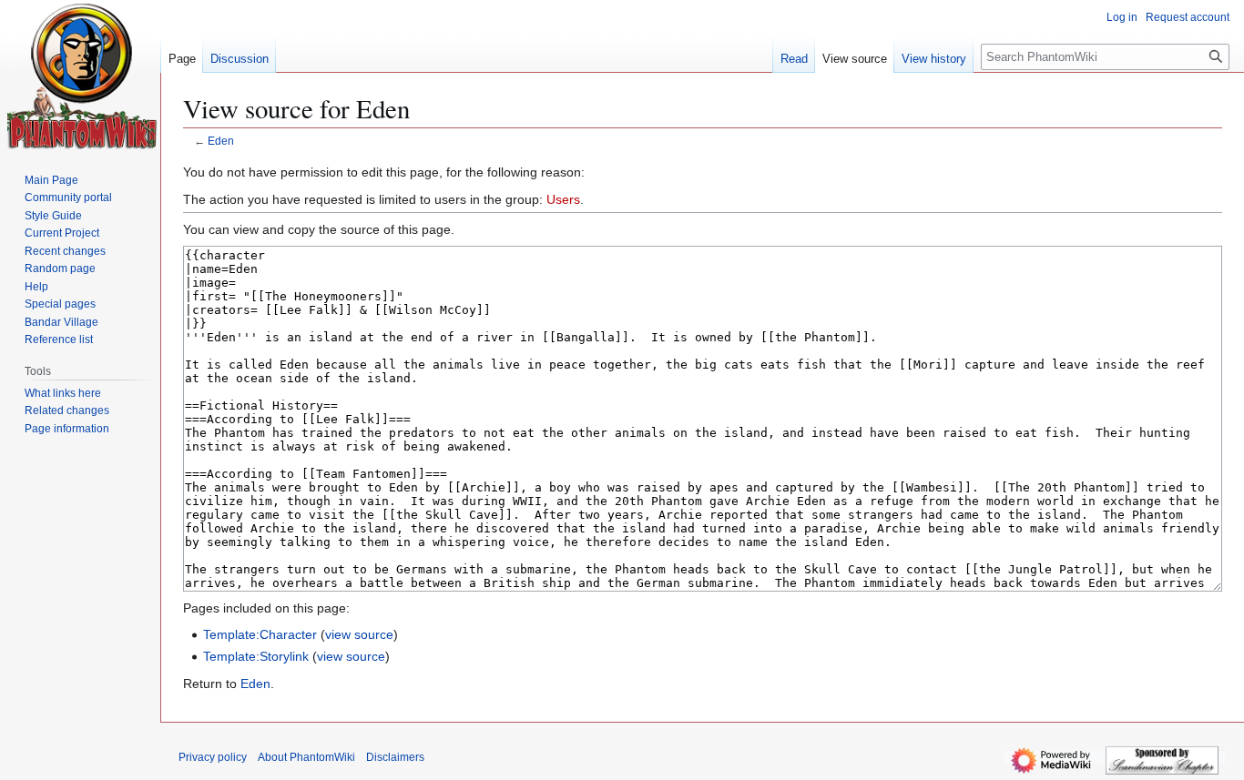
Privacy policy (212, 757)
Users (563, 199)
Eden (221, 141)
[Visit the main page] (82, 76)
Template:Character (260, 634)
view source (359, 634)
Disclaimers (395, 757)
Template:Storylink (256, 656)
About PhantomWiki (306, 757)
